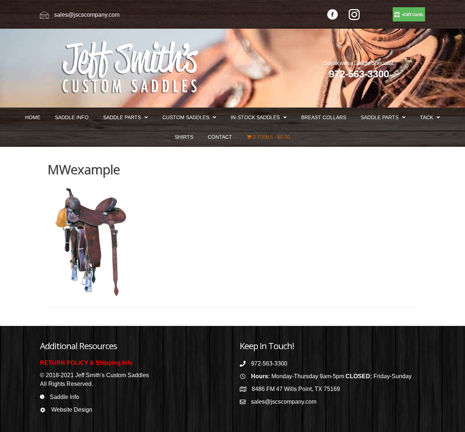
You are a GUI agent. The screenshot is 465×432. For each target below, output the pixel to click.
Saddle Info (64, 397)
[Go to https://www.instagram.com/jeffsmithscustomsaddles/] (354, 15)
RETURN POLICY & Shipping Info (86, 363)
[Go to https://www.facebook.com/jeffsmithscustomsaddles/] (332, 15)
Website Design (71, 410)
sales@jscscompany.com (87, 15)
